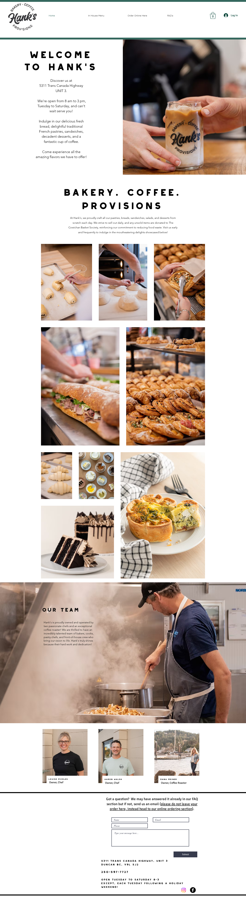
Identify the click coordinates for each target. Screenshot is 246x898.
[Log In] (226, 15)
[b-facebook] (193, 890)
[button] (213, 15)
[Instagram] (184, 890)
